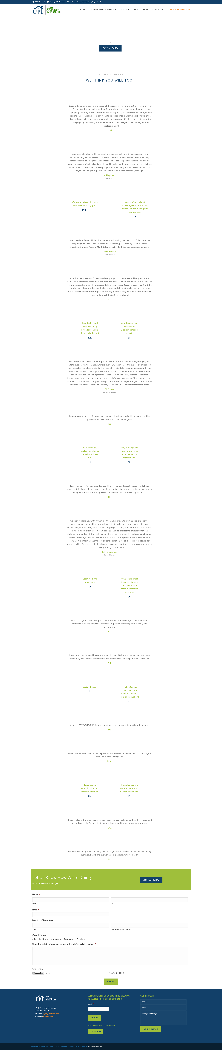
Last (113, 904)
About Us (125, 10)
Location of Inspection (43, 920)
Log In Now (95, 1031)
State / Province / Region (121, 929)
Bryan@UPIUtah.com (57, 2)
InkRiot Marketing (95, 1046)
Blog (145, 10)
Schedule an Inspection (179, 10)
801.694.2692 (40, 2)
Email (35, 910)
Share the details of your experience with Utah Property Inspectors (64, 944)
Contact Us (158, 10)
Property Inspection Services (103, 10)
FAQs (136, 10)
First (34, 904)
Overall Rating (39, 935)
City (34, 929)
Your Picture (37, 969)
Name (36, 895)
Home (82, 10)
